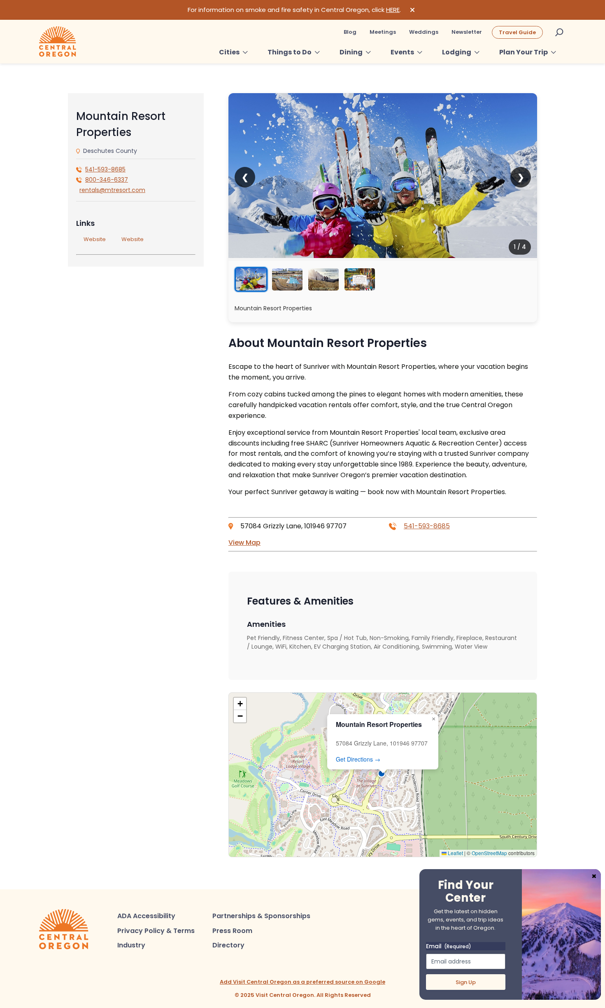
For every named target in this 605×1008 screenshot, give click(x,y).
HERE (393, 9)
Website (95, 239)
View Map (244, 542)
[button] (382, 774)
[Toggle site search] (559, 32)
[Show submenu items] (245, 52)
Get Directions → (358, 759)
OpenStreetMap (489, 852)
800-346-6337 (106, 180)
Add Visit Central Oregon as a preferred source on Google (302, 982)
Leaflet (455, 852)
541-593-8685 (105, 169)
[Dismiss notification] (412, 10)
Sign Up (466, 982)
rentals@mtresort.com (112, 190)
